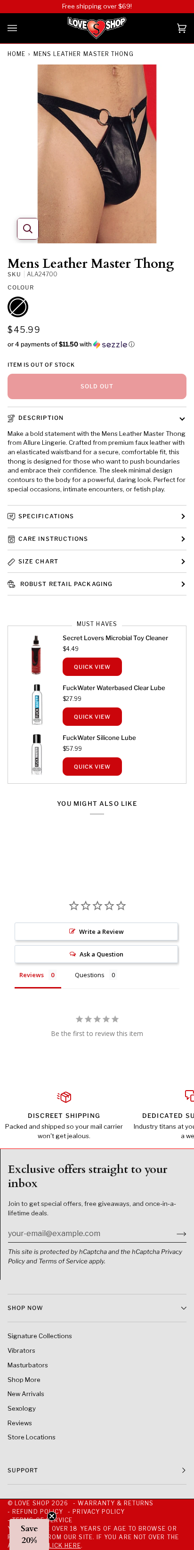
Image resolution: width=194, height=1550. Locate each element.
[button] (97, 344)
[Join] (174, 1233)
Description (41, 417)
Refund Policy (37, 1511)
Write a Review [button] (101, 931)
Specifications (46, 516)
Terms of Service (63, 1261)
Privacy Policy (99, 1511)
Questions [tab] (90, 975)
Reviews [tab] (31, 975)
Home (16, 53)
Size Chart (38, 561)
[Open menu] (22, 28)
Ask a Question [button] (101, 954)
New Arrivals (26, 1393)
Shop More (24, 1379)
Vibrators (21, 1350)
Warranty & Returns (115, 1503)
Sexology (22, 1408)
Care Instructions (53, 538)
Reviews (20, 1423)
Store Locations (32, 1437)
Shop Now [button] (25, 1307)
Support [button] (23, 1470)
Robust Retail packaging (65, 583)
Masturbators (28, 1365)
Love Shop (32, 1503)
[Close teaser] (52, 1516)
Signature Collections (40, 1336)
